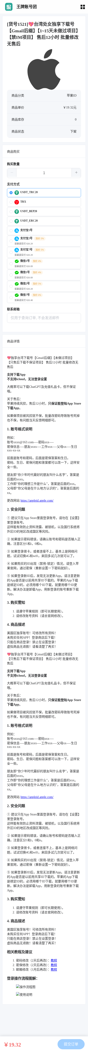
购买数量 (13, 164)
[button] (11, 172)
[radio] (44, 192)
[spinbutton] (44, 173)
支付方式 (13, 184)
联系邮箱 (13, 309)
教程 (54, 960)
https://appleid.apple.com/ (37, 500)
